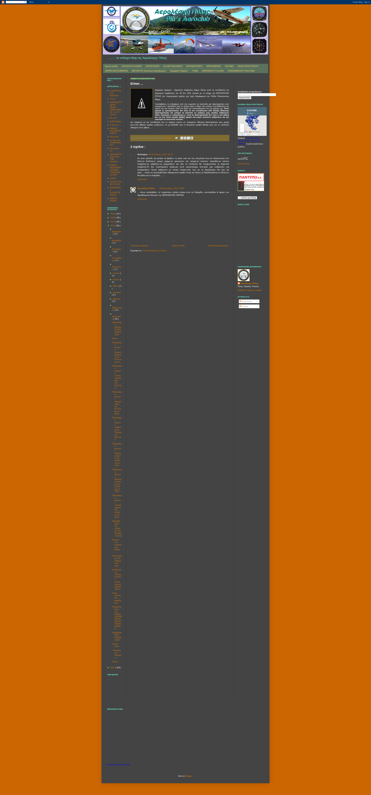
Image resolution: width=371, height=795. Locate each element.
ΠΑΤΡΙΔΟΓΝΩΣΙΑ (194, 66)
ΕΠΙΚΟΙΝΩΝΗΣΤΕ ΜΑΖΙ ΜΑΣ (241, 71)
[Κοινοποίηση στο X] (188, 138)
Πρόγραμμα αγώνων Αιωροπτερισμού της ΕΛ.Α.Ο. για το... (117, 352)
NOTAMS (229, 66)
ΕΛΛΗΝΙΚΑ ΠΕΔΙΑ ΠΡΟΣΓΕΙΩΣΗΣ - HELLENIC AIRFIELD (249, 141)
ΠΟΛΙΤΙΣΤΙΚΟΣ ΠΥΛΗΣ (115, 183)
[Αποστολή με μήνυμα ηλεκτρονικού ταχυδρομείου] (181, 138)
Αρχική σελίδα (111, 66)
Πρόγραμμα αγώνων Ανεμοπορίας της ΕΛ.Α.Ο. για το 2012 (117, 403)
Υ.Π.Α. (112, 99)
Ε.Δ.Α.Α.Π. (114, 125)
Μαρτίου (117, 299)
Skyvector (114, 136)
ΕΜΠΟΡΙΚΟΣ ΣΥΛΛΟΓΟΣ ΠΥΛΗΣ (115, 191)
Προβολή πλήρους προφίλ (250, 290)
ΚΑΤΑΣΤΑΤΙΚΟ (152, 66)
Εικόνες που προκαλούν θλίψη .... (116, 546)
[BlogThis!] (185, 138)
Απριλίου (117, 292)
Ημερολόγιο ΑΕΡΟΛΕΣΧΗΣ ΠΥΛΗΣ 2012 (117, 328)
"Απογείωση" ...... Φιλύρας (117, 654)
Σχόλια (244, 306)
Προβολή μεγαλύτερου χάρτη (118, 765)
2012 (113, 225)
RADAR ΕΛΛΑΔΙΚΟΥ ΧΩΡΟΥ (115, 130)
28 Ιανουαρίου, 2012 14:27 (160, 154)
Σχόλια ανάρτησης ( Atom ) (154, 250)
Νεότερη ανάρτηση (139, 245)
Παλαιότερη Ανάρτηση (218, 245)
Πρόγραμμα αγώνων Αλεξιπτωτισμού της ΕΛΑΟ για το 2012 (117, 454)
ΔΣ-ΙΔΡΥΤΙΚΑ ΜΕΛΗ (172, 66)
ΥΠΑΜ (195, 71)
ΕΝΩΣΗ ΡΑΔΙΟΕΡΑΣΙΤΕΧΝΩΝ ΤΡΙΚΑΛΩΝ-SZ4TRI (115, 170)
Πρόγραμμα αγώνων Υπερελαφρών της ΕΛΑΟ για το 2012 (117, 506)
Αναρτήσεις (246, 301)
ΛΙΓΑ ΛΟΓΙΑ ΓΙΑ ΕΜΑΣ (132, 66)
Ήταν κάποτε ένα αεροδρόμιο (116, 598)
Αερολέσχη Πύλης (146, 188)
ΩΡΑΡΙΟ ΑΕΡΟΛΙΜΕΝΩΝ (116, 71)
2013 (113, 221)
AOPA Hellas (115, 121)
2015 (113, 213)
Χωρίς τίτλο (115, 645)
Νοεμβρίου (117, 240)
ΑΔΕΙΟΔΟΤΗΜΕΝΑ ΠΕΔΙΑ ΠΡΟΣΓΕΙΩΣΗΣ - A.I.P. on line (116, 108)
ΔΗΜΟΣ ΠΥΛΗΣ (113, 199)
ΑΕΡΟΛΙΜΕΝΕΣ (213, 66)
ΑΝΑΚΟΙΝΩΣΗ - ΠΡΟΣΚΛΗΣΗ (116, 636)
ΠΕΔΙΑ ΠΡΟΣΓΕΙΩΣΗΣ (248, 66)
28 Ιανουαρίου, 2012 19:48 (171, 188)
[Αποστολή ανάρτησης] (176, 138)
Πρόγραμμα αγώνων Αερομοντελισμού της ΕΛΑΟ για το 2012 (117, 480)
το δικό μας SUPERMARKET (115, 142)
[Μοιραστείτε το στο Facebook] (191, 138)
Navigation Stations (179, 71)
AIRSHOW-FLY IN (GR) (213, 71)
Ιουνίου (116, 279)
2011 (112, 667)
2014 (113, 217)
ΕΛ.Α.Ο (113, 118)
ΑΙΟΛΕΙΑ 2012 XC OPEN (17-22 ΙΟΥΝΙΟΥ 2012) (117, 528)
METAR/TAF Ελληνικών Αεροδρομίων (149, 71)
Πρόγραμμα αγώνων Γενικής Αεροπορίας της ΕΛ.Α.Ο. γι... (117, 377)
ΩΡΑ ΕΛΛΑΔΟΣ (244, 164)
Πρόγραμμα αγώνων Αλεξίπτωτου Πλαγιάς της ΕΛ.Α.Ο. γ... (117, 428)
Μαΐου (116, 286)
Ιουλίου (116, 273)
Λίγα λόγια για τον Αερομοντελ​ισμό (117, 561)
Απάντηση (142, 179)
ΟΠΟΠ (113, 178)
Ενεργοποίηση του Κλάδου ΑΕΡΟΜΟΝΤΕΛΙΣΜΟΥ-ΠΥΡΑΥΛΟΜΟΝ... (117, 618)
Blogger (188, 776)
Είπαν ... (116, 338)
